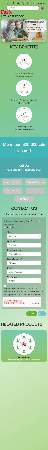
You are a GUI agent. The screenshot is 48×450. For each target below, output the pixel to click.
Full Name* (12, 241)
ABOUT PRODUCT (12, 182)
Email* (10, 268)
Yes (7, 227)
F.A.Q (35, 190)
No (13, 227)
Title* (9, 232)
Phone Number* (14, 250)
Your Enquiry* (13, 277)
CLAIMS (24, 199)
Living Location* (14, 259)
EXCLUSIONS (12, 190)
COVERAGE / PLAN (36, 182)
